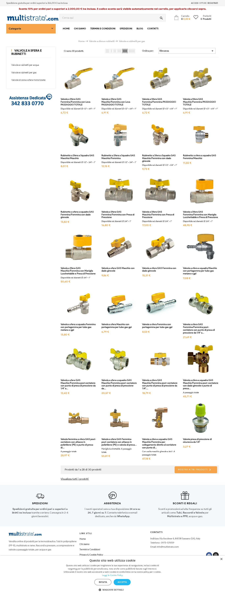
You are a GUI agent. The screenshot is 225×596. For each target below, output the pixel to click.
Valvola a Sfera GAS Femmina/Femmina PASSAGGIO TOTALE (159, 102)
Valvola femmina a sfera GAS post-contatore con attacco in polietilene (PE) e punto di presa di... (78, 443)
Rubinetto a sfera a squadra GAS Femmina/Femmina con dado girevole (77, 215)
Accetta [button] (122, 582)
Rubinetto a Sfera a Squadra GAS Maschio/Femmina (118, 157)
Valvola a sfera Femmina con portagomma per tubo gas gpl (157, 326)
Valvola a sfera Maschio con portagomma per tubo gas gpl (116, 326)
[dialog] (112, 576)
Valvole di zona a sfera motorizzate (28, 80)
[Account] (189, 3)
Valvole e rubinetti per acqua (25, 65)
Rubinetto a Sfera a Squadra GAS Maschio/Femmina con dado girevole (159, 158)
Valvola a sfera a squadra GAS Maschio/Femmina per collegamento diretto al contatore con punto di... (159, 443)
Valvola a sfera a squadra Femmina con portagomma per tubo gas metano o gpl (78, 327)
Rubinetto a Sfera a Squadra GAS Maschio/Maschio (77, 157)
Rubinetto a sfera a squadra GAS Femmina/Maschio (199, 157)
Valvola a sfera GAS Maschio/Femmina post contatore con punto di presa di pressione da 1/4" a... (78, 384)
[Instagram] (216, 555)
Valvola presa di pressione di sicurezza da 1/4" (197, 440)
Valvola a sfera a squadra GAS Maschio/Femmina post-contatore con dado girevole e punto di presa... (200, 384)
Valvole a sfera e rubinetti (26, 52)
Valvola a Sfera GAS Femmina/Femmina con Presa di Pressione (117, 215)
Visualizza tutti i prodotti (75, 478)
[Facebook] (209, 555)
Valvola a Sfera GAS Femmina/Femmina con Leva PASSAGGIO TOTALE (75, 102)
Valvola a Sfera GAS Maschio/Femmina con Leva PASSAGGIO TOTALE (115, 102)
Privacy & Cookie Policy (91, 554)
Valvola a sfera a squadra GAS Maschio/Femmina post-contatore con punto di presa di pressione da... (119, 384)
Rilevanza (186, 51)
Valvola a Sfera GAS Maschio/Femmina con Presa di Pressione (158, 215)
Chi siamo (84, 544)
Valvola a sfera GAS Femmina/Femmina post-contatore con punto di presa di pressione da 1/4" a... (199, 328)
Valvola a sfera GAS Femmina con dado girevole (159, 269)
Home (83, 539)
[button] (112, 590)
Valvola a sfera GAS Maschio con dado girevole (118, 269)
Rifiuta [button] (103, 582)
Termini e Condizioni (90, 549)
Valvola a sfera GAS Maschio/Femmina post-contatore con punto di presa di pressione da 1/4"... (159, 384)
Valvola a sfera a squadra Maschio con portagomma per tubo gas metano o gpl (200, 271)
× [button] (221, 559)
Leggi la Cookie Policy (112, 575)
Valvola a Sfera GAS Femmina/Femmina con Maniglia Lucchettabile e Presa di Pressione (200, 215)
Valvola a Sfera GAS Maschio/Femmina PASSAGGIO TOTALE (199, 102)
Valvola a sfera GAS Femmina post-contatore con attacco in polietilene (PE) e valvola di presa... (119, 442)
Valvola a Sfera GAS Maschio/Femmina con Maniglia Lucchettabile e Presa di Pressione (78, 271)
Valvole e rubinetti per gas (23, 72)
